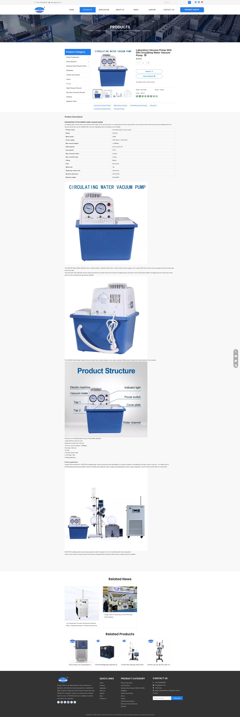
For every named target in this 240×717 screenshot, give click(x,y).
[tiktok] (75, 702)
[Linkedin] (199, 2)
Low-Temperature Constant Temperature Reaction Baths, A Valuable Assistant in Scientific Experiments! (81, 624)
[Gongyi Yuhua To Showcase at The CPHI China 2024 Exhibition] (120, 599)
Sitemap (130, 714)
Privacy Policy (150, 714)
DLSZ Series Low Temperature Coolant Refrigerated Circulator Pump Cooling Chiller (81, 665)
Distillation (69, 70)
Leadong (143, 714)
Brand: (157, 89)
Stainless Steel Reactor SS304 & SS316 (78, 66)
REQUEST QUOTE (192, 9)
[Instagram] (68, 702)
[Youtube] (202, 2)
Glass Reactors (71, 61)
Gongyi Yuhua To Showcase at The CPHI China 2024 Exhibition (118, 616)
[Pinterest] (71, 702)
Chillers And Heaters (73, 75)
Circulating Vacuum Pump (138, 105)
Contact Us (103, 698)
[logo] (63, 679)
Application (103, 688)
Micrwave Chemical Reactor (75, 92)
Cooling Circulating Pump (102, 109)
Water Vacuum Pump (120, 105)
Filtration (69, 97)
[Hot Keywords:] (189, 2)
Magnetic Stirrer (71, 101)
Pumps (68, 83)
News (101, 696)
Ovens (68, 79)
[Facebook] (195, 2)
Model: (138, 89)
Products (102, 685)
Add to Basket (148, 76)
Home (101, 683)
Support (102, 693)
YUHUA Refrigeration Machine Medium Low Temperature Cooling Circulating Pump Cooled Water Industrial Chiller (107, 665)
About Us (102, 690)
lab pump (153, 105)
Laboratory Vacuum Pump (102, 105)
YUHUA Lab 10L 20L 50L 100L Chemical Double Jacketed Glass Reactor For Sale (159, 665)
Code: (138, 93)
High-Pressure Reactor (74, 88)
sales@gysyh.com (56, 2)
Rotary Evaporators (72, 57)
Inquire (148, 71)
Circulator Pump (119, 109)
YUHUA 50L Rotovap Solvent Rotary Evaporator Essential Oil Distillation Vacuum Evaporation (133, 665)
